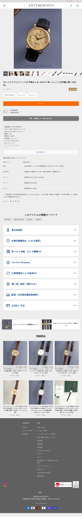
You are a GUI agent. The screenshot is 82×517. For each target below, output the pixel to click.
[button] (41, 230)
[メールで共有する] (18, 201)
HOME (25, 427)
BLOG (39, 457)
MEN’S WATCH (19, 219)
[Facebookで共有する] (10, 201)
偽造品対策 (40, 476)
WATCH (38, 219)
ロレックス (21, 95)
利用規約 (40, 447)
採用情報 (40, 444)
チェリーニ (32, 95)
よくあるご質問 (42, 430)
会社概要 (40, 440)
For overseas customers (43, 450)
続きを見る (40, 152)
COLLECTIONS (27, 430)
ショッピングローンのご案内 (46, 434)
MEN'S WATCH (9, 95)
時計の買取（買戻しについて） (47, 437)
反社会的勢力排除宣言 (44, 472)
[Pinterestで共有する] (16, 201)
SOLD (41, 103)
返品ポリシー (41, 469)
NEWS (39, 454)
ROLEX (29, 219)
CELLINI (7, 219)
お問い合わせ (41, 427)
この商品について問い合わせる (42, 118)
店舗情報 (25, 434)
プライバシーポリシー (44, 466)
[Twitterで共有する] (13, 201)
